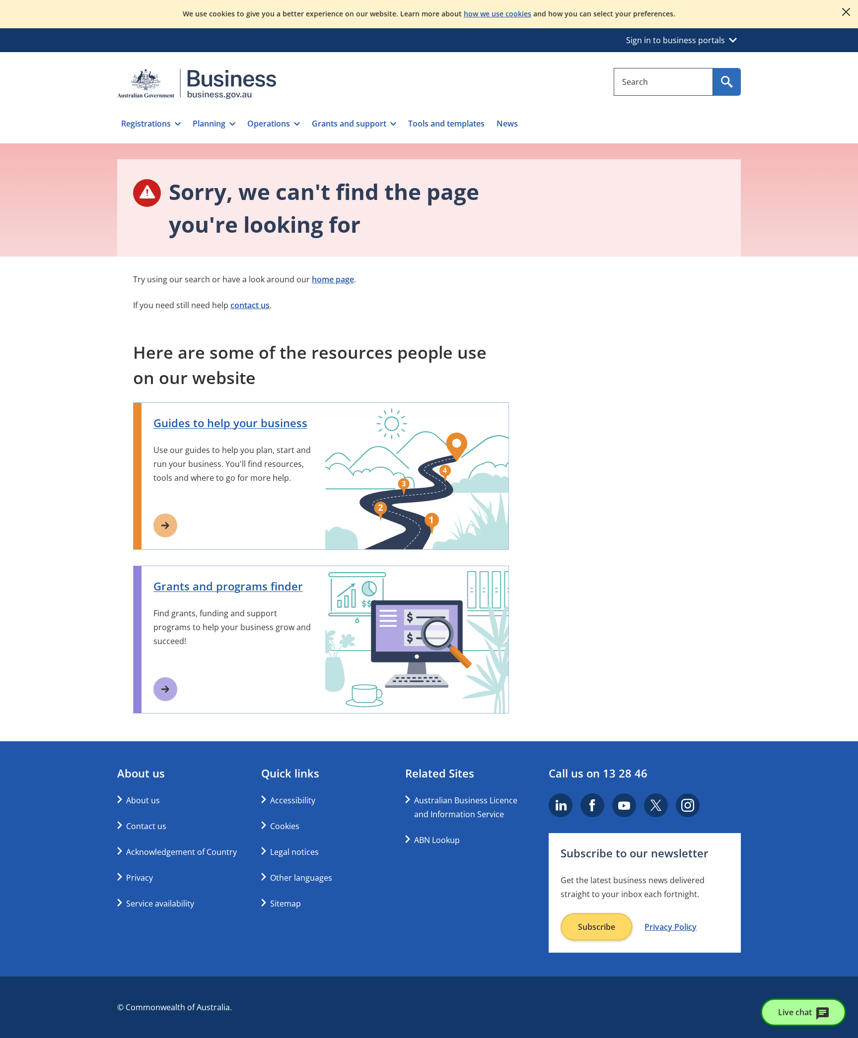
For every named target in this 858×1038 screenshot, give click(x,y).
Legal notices (294, 851)
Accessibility (292, 800)
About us (143, 800)
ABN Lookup (437, 840)
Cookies (284, 826)
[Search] (727, 82)
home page (333, 279)
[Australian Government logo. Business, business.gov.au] (196, 84)
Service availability (160, 903)
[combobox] (663, 82)
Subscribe (596, 926)
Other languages (301, 877)
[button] (151, 123)
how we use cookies (497, 13)
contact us (250, 305)
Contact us (146, 826)
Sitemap (285, 903)
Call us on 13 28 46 (598, 773)
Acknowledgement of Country (181, 851)
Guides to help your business (230, 422)
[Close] (846, 12)
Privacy (139, 877)
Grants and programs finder (228, 586)
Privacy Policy (670, 926)
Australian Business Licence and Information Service (465, 807)
